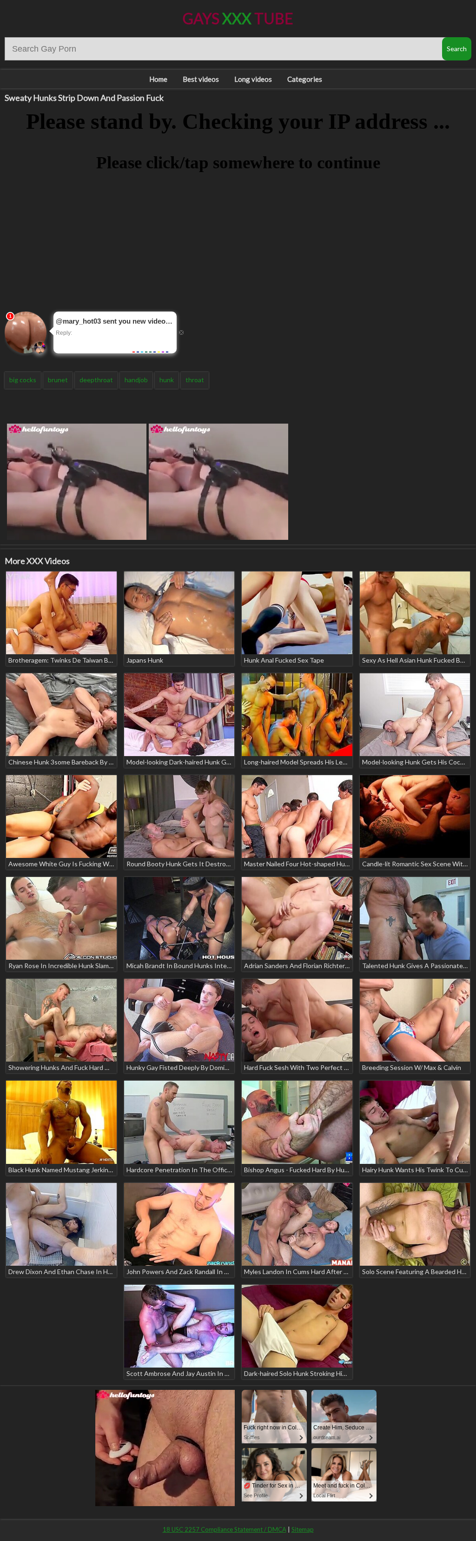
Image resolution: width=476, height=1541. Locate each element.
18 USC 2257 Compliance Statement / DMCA (224, 1529)
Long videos (253, 79)
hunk (166, 380)
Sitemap (302, 1529)
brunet (58, 380)
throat (194, 380)
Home (158, 79)
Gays (238, 18)
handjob (136, 380)
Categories (304, 79)
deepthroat (96, 380)
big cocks (22, 380)
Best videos (201, 79)
